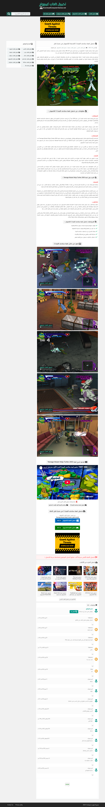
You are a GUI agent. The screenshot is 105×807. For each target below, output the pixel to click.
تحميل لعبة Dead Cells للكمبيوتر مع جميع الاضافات (60, 593)
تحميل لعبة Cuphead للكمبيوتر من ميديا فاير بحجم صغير (75, 593)
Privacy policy (19, 805)
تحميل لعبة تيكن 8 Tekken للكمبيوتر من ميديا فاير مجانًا (60, 577)
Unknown (90, 617)
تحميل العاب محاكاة (27, 62)
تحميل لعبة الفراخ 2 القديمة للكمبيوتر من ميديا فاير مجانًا (45, 577)
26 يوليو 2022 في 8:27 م (42, 698)
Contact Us (10, 805)
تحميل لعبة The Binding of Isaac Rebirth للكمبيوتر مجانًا (75, 577)
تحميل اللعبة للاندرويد (66, 528)
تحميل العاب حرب (28, 52)
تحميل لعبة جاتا (28, 65)
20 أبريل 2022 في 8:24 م (43, 669)
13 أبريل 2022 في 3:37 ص (43, 647)
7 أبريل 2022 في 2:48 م (42, 627)
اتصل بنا (73, 611)
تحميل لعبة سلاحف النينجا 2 (77, 505)
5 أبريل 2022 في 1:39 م (42, 617)
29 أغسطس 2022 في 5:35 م (43, 738)
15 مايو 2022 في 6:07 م (42, 679)
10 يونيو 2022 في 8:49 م (42, 689)
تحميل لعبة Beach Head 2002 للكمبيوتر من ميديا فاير (45, 593)
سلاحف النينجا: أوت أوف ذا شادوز (57, 505)
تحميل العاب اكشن (81, 47)
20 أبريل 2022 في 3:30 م (43, 657)
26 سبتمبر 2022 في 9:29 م (43, 768)
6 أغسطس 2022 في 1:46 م (43, 708)
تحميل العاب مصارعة (13, 62)
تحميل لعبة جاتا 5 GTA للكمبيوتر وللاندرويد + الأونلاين (90, 577)
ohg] (91, 669)
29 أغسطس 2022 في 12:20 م (44, 728)
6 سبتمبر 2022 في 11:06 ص (43, 748)
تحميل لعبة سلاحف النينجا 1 (91, 50)
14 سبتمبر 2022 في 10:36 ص (44, 758)
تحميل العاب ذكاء (28, 55)
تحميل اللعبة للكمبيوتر (66, 520)
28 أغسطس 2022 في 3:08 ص (44, 718)
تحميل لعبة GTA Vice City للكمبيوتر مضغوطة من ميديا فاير (90, 593)
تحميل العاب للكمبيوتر (61, 47)
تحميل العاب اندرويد (13, 49)
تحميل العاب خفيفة (71, 47)
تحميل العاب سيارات (13, 55)
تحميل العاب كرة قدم (27, 59)
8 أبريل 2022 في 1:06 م (42, 637)
